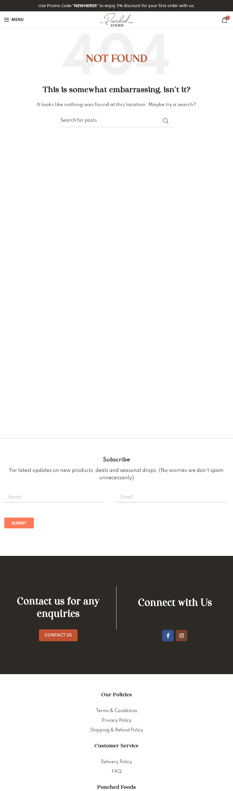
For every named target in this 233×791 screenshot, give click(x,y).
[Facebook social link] (168, 635)
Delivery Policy (116, 762)
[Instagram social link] (181, 635)
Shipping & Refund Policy (116, 730)
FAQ (117, 771)
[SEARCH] (166, 120)
